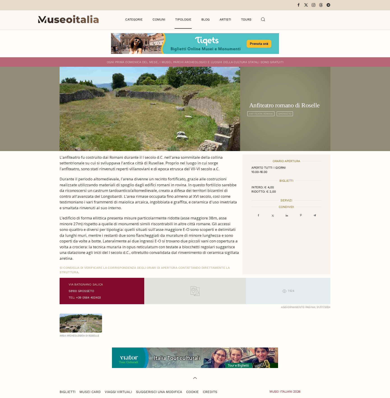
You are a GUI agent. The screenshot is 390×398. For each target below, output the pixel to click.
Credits (210, 392)
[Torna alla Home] (68, 19)
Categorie (134, 19)
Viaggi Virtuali (118, 392)
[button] (263, 19)
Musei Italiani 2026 (285, 391)
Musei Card (90, 392)
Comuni (159, 19)
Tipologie (183, 19)
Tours (246, 19)
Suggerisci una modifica (159, 392)
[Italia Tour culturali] (195, 357)
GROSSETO (284, 113)
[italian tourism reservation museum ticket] (195, 43)
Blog (205, 19)
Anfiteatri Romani (261, 113)
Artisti (225, 19)
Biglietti (67, 392)
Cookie (192, 392)
